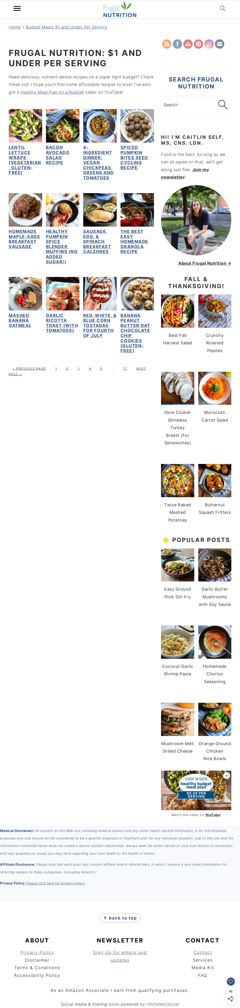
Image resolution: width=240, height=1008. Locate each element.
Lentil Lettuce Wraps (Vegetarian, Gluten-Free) (25, 160)
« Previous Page (29, 368)
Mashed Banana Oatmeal (20, 320)
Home (15, 27)
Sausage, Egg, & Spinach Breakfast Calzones (97, 241)
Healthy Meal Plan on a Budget (52, 92)
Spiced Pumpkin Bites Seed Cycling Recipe (134, 157)
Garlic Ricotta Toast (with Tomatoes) (62, 323)
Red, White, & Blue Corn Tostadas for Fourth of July (100, 325)
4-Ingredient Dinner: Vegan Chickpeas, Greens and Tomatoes (98, 162)
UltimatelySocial (162, 1004)
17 (125, 368)
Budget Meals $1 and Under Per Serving (66, 27)
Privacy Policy (37, 952)
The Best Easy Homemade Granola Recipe (134, 241)
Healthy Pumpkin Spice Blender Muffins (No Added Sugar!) (62, 246)
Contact (202, 952)
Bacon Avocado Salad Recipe (58, 155)
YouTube (212, 815)
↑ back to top (120, 918)
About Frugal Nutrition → (204, 263)
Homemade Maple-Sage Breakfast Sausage (24, 239)
